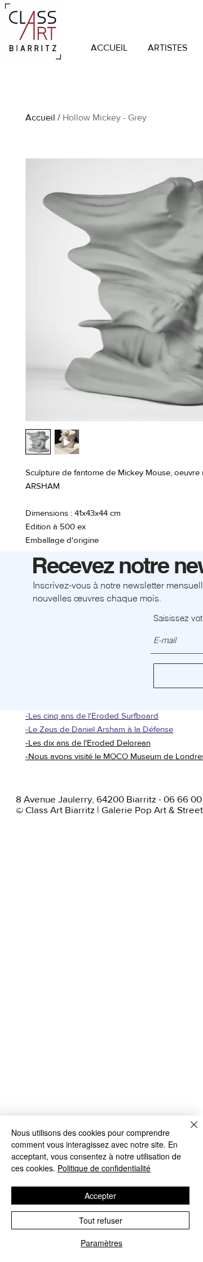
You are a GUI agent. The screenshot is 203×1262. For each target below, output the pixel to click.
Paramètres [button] (101, 1242)
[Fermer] (187, 1131)
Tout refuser (100, 1220)
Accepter (100, 1195)
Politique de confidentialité (104, 1168)
